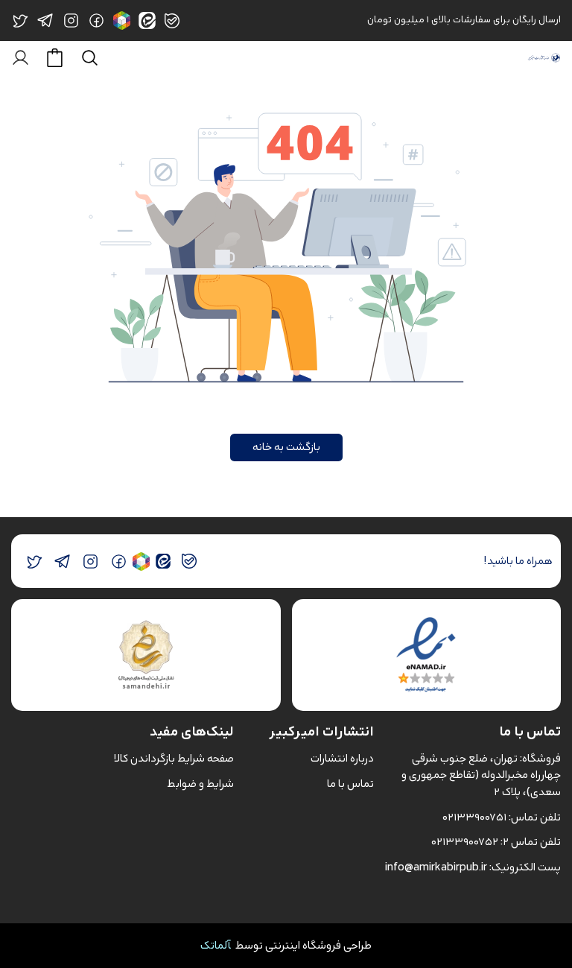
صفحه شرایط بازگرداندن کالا (174, 758)
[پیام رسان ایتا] (163, 561)
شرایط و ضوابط (200, 783)
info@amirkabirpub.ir (436, 867)
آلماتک (215, 945)
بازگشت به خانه (286, 446)
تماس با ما (350, 783)
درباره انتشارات (342, 758)
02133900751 (474, 817)
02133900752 (464, 841)
